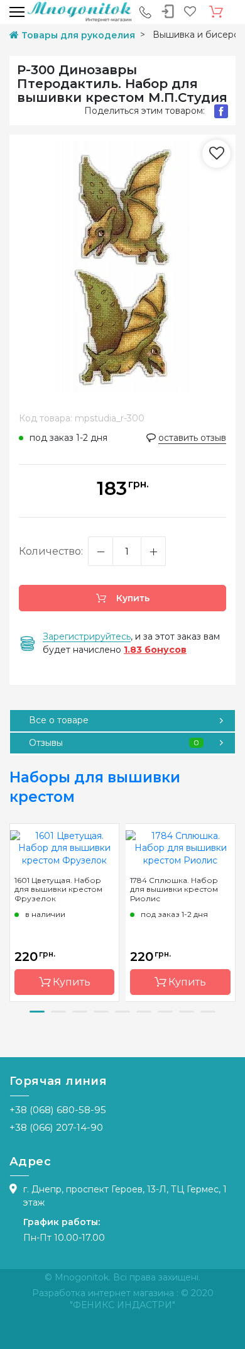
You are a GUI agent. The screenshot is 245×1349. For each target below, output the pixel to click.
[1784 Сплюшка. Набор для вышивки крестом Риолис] (180, 847)
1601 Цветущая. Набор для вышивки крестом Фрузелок (58, 889)
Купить (132, 598)
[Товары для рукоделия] (79, 11)
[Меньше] (100, 551)
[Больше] (153, 551)
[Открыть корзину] (216, 12)
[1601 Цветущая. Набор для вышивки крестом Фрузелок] (64, 847)
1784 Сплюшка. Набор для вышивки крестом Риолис (174, 889)
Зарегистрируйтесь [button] (87, 636)
